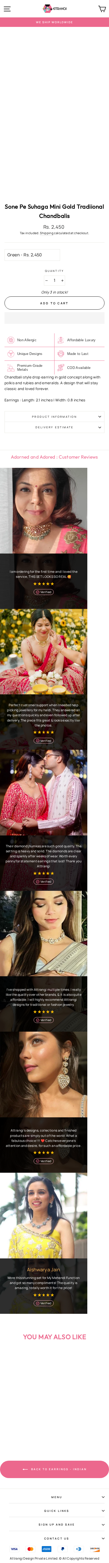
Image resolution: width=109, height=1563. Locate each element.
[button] (54, 318)
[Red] (29, 1434)
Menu (56, 1497)
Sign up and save (57, 1524)
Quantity (54, 271)
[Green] (17, 1434)
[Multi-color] (23, 1434)
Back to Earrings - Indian (58, 1469)
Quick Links (56, 1511)
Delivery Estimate (54, 427)
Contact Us (56, 1538)
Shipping (46, 233)
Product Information (54, 417)
